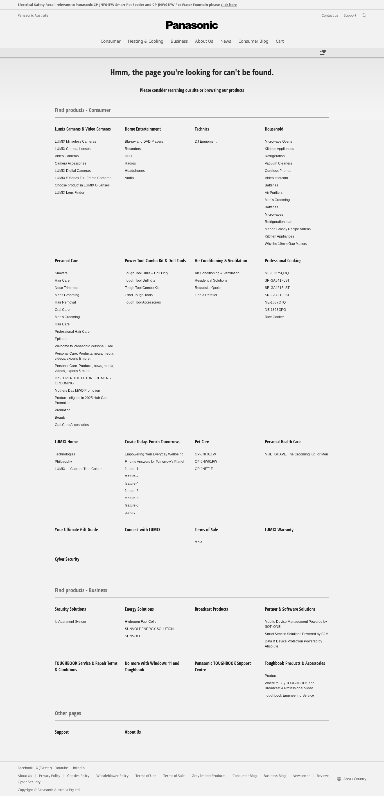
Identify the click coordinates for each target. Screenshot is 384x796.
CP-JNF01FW (205, 454)
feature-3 (132, 491)
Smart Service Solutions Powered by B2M (296, 634)
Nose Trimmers (66, 288)
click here (229, 4)
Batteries (271, 185)
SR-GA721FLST (277, 295)
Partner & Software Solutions (290, 609)
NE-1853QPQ (275, 310)
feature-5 (132, 498)
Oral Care (62, 310)
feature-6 (132, 505)
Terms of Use (145, 775)
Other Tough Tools (139, 295)
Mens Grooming (67, 295)
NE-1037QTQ (275, 302)
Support (62, 732)
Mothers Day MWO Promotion (77, 391)
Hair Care (62, 280)
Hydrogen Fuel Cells (140, 622)
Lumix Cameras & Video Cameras (83, 129)
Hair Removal (65, 302)
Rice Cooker (274, 317)
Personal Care (66, 260)
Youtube (61, 767)
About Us (133, 732)
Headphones (135, 171)
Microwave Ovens (278, 141)
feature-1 (132, 469)
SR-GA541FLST (277, 280)
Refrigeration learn (279, 222)
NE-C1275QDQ (277, 273)
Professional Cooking (283, 260)
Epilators (61, 339)
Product (271, 676)
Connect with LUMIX (143, 529)
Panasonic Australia (33, 15)
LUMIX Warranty (279, 529)
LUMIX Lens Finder (69, 193)
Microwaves (274, 214)
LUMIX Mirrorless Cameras (75, 141)
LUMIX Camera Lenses (73, 149)
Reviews (323, 775)
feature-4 (132, 483)
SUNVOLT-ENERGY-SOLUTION (149, 629)
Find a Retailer (206, 295)
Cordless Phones (278, 171)
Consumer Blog (244, 775)
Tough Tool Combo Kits (142, 288)
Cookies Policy (78, 775)
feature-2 (132, 476)
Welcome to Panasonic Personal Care (84, 346)
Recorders (133, 149)
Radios (130, 163)
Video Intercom (276, 178)
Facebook (25, 767)
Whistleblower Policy (112, 775)
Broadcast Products (211, 609)
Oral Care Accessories (72, 425)
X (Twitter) (44, 767)
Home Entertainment (143, 129)
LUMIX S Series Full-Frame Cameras (83, 178)
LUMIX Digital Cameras (73, 171)
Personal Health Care (283, 442)
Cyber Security (67, 559)
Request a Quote (208, 288)
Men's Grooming (277, 200)
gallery (130, 513)
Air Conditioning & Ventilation (221, 260)
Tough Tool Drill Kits (140, 280)
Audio (129, 178)
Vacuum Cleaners (278, 163)
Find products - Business (81, 590)
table (198, 542)
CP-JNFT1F (204, 469)
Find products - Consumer (83, 110)
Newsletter (301, 775)
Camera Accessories (70, 163)
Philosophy (63, 462)
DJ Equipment (205, 141)
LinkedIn (78, 767)
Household (274, 129)
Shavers (61, 273)
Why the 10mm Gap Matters (286, 244)
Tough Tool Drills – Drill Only (146, 273)
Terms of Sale (206, 529)
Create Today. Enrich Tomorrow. (152, 442)
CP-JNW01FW (206, 462)
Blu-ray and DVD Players (144, 141)
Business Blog (275, 775)
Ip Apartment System (70, 622)
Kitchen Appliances (279, 149)
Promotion (63, 410)
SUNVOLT (133, 636)
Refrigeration (275, 156)
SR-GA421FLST (277, 288)
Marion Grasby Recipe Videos (288, 229)
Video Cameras (67, 156)
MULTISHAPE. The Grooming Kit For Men (296, 454)
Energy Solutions (139, 609)
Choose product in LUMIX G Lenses (82, 185)
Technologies (65, 454)
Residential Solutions (211, 280)
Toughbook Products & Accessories (295, 663)
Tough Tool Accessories (143, 302)
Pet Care (202, 442)
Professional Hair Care (72, 332)
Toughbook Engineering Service (289, 695)
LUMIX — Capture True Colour (78, 469)
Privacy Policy (49, 775)
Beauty (60, 417)
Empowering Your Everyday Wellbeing (154, 454)
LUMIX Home (66, 442)
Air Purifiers (274, 193)
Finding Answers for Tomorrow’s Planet (154, 462)
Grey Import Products (208, 775)
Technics (202, 129)
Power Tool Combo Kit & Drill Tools (155, 260)
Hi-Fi (128, 156)
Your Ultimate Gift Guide (76, 529)
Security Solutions (70, 609)
